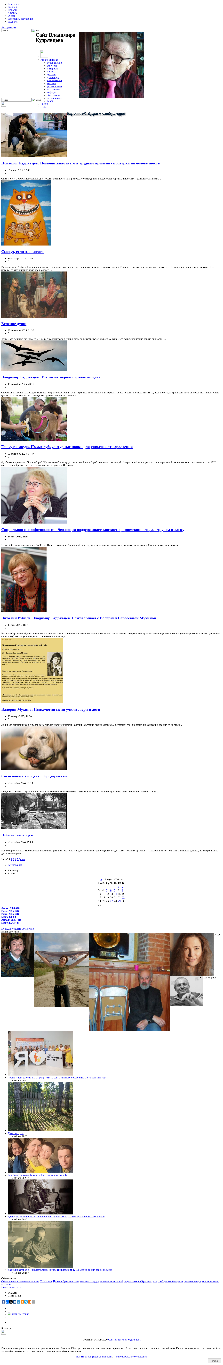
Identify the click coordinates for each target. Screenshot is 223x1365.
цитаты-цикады (192, 1281)
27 (111, 901)
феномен (52, 65)
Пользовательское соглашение (130, 1356)
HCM (43, 106)
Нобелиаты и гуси (17, 835)
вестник (51, 83)
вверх (215, 1360)
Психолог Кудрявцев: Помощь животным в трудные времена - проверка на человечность (80, 163)
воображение (54, 62)
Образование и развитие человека (20, 1281)
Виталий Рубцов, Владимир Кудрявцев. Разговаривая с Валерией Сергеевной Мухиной (78, 618)
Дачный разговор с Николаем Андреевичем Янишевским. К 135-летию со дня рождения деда (60, 1269)
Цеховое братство (63, 1281)
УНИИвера (46, 1281)
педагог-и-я (130, 1281)
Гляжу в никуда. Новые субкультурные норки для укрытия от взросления (67, 447)
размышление (54, 86)
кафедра (51, 92)
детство (51, 74)
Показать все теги (11, 1287)
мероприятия (54, 98)
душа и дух (53, 77)
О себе (11, 15)
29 (119, 901)
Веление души (13, 324)
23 (123, 897)
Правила (12, 21)
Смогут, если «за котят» (22, 251)
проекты (51, 71)
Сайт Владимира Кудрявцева (124, 1339)
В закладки (14, 4)
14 (115, 893)
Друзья (44, 103)
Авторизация (8, 27)
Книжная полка (49, 59)
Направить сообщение (20, 18)
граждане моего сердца (86, 1281)
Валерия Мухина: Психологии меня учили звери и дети (50, 709)
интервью (52, 68)
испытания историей (111, 1281)
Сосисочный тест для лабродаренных (34, 776)
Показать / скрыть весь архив (17, 928)
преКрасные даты (147, 1281)
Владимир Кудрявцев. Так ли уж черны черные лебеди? (51, 377)
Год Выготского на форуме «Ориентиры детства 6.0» (37, 1175)
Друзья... (12, 12)
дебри (50, 101)
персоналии (53, 89)
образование (54, 95)
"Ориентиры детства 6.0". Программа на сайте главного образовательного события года (57, 1077)
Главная (12, 7)
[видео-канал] (3, 105)
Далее (22, 859)
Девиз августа (16, 1133)
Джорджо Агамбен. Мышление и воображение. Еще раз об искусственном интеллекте (56, 1216)
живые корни (54, 80)
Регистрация (15, 865)
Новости (12, 9)
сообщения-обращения (170, 1281)
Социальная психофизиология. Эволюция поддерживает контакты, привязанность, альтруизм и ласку (92, 529)
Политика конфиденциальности (94, 1356)
